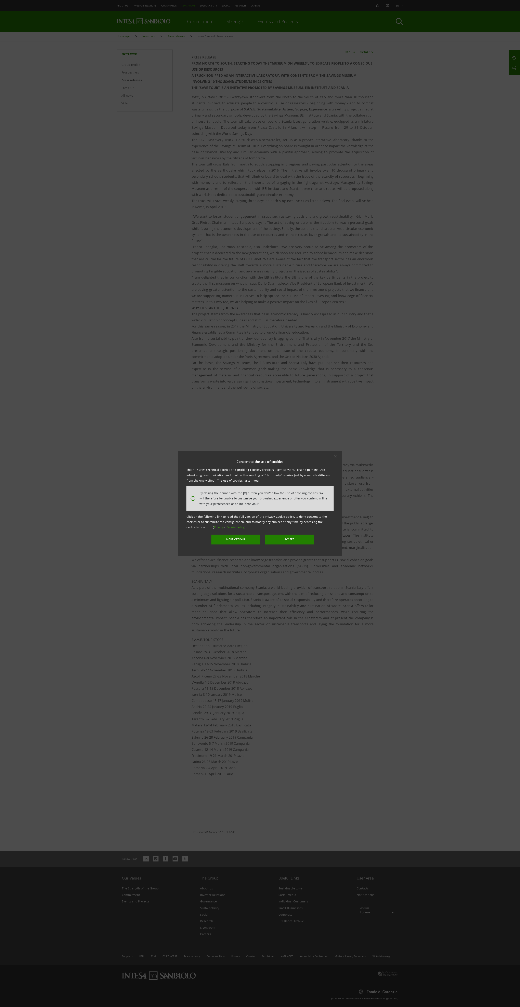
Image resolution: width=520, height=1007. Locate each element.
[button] (335, 456)
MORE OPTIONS (235, 539)
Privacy (219, 527)
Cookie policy (235, 527)
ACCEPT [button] (289, 539)
